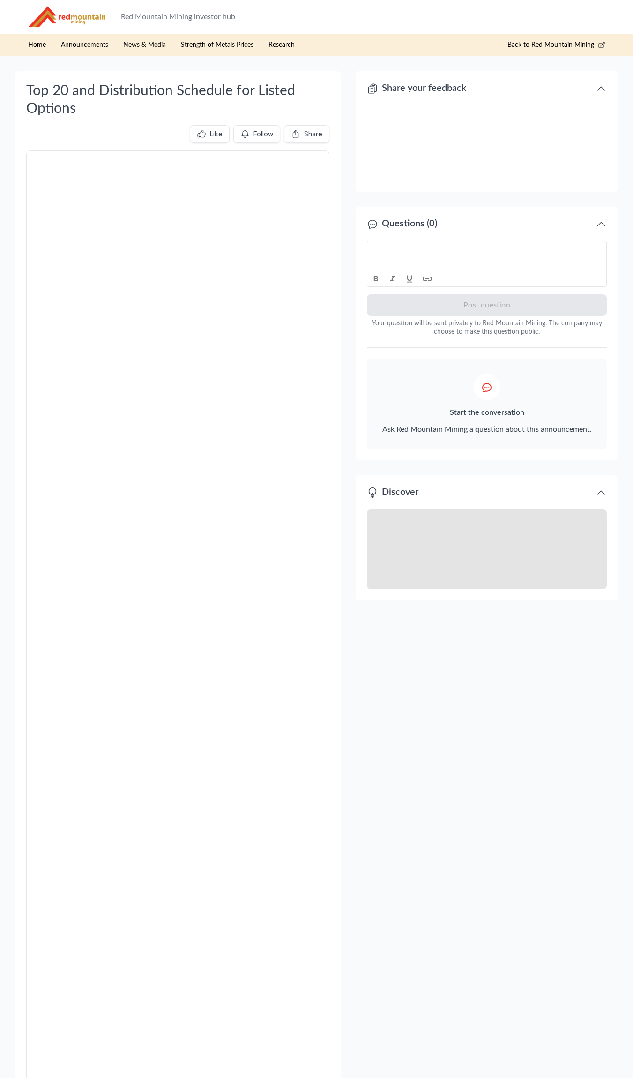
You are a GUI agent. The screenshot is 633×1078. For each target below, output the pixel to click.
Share (313, 134)
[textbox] (487, 250)
